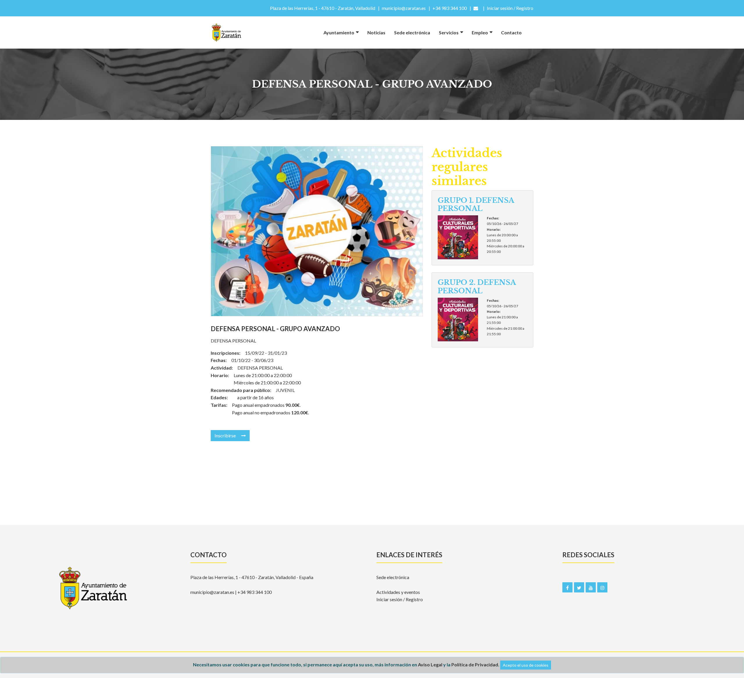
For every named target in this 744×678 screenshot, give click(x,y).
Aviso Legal (430, 664)
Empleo (480, 32)
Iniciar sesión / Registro (399, 599)
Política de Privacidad (474, 664)
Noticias (376, 32)
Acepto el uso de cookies (525, 665)
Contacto (511, 32)
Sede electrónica (412, 32)
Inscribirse (225, 435)
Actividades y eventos (398, 592)
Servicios (449, 32)
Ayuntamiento (338, 32)
